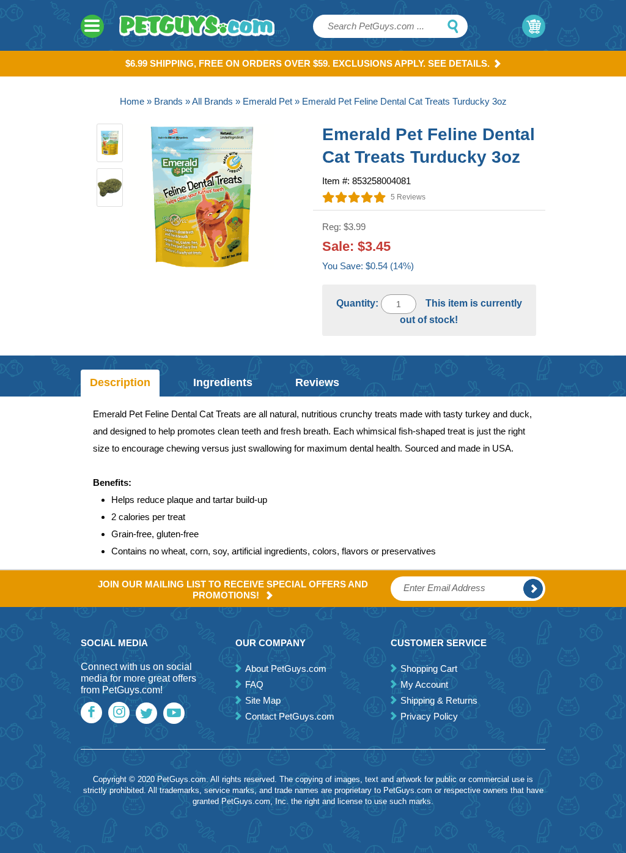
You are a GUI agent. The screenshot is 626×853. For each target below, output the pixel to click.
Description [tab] (120, 382)
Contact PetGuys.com (289, 716)
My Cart (533, 26)
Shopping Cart (428, 668)
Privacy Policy (429, 716)
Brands (168, 101)
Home (132, 101)
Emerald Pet (267, 101)
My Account (424, 684)
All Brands (212, 101)
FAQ (254, 684)
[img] (354, 197)
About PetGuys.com (285, 668)
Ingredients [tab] (222, 382)
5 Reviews (408, 197)
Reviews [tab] (317, 382)
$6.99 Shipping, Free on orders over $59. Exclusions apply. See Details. (307, 63)
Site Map (263, 700)
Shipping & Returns (438, 700)
